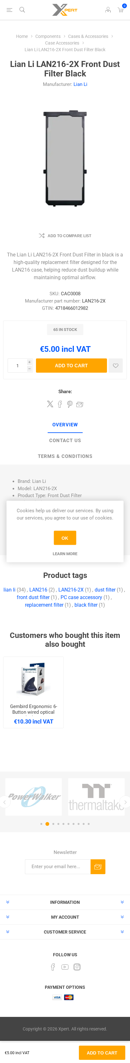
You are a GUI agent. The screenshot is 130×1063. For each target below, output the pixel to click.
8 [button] (79, 824)
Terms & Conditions (65, 456)
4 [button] (58, 824)
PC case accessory (81, 597)
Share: (65, 391)
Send (98, 866)
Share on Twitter (50, 404)
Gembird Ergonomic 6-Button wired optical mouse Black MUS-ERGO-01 (33, 715)
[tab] (65, 425)
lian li (9, 590)
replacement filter (44, 605)
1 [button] (41, 824)
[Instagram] (77, 967)
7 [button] (73, 824)
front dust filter (33, 597)
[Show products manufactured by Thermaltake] (96, 796)
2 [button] (47, 824)
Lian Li (80, 84)
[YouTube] (65, 967)
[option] (33, 796)
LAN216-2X (71, 590)
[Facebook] (53, 967)
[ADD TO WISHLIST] (116, 365)
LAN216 (38, 590)
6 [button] (68, 824)
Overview (65, 425)
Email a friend (79, 404)
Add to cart (71, 365)
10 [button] (89, 824)
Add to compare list (69, 236)
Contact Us (65, 440)
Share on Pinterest (70, 404)
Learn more (65, 553)
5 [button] (63, 824)
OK (65, 537)
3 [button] (53, 824)
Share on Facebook (59, 404)
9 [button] (84, 824)
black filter (86, 605)
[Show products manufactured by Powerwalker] (33, 796)
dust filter (105, 590)
